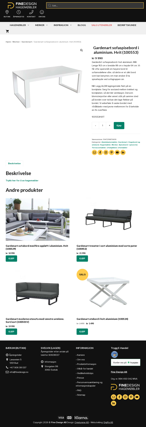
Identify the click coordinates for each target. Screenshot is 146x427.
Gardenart (27, 41)
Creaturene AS (82, 422)
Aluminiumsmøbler (109, 142)
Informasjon (50, 361)
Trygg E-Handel (119, 347)
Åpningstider (15, 355)
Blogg (82, 25)
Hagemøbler (18, 25)
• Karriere (80, 355)
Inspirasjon (61, 25)
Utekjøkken (112, 148)
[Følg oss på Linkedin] (123, 152)
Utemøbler (122, 148)
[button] (81, 50)
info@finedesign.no (18, 372)
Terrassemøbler (99, 148)
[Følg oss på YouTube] (117, 152)
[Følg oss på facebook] (100, 152)
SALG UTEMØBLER (102, 25)
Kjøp (119, 125)
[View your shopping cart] (7, 31)
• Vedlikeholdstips (84, 373)
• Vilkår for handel (84, 368)
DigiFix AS (108, 422)
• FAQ (78, 390)
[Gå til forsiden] (125, 389)
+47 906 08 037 (17, 367)
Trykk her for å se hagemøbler (22, 180)
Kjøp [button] (11, 258)
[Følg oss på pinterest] (111, 152)
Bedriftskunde (127, 25)
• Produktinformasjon (86, 364)
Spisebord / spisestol (128, 145)
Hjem (8, 41)
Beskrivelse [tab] (14, 163)
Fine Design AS (119, 372)
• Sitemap (80, 395)
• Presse (80, 377)
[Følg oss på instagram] (106, 152)
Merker (39, 25)
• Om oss (80, 359)
